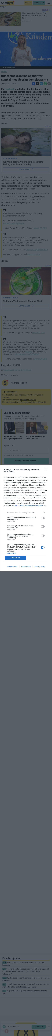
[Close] (47, 469)
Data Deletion (12, 566)
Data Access (26, 566)
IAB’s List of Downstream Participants (29, 505)
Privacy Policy (39, 566)
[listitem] (26, 513)
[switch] (43, 518)
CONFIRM (15, 558)
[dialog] (26, 518)
